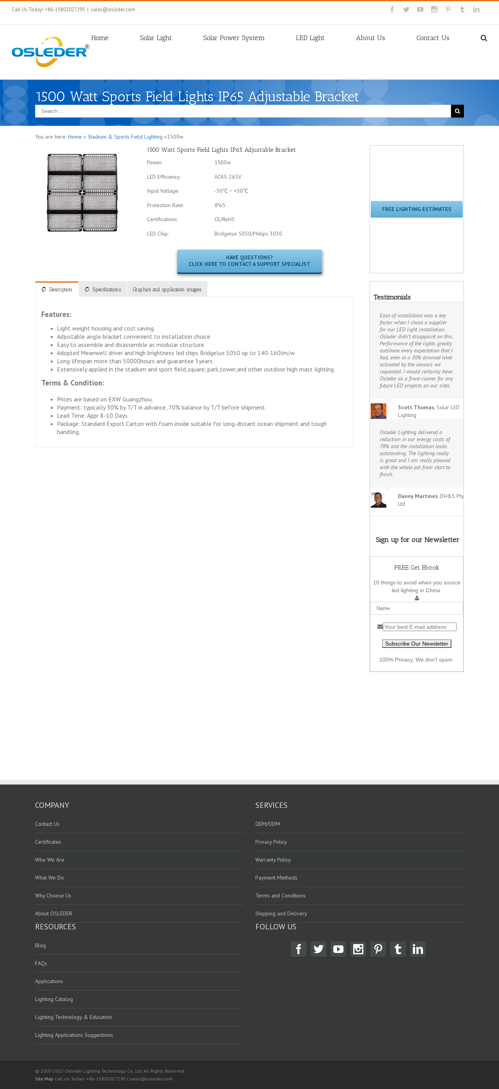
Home (100, 37)
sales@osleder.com (113, 9)
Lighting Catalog (54, 999)
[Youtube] (420, 9)
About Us (370, 37)
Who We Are (49, 859)
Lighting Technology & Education (73, 1016)
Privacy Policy (271, 841)
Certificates (48, 841)
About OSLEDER (53, 913)
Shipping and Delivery (281, 913)
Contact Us (432, 37)
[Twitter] (406, 9)
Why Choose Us (53, 895)
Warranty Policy (273, 859)
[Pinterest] (448, 9)
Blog (40, 945)
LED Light (310, 37)
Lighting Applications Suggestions (74, 1034)
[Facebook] (392, 9)
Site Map (44, 1079)
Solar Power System (234, 37)
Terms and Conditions (280, 895)
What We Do (49, 877)
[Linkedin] (476, 9)
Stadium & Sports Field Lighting (125, 136)
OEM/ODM (267, 823)
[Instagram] (434, 9)
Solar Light (156, 37)
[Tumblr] (462, 9)
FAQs (41, 963)
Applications (49, 981)
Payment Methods (276, 877)
